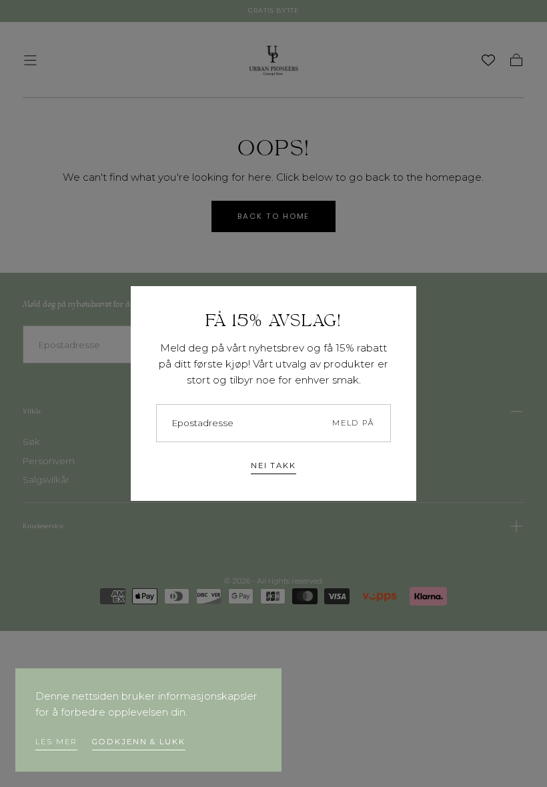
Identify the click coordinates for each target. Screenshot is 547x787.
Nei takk (273, 465)
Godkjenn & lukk (138, 741)
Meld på (353, 423)
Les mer (56, 741)
